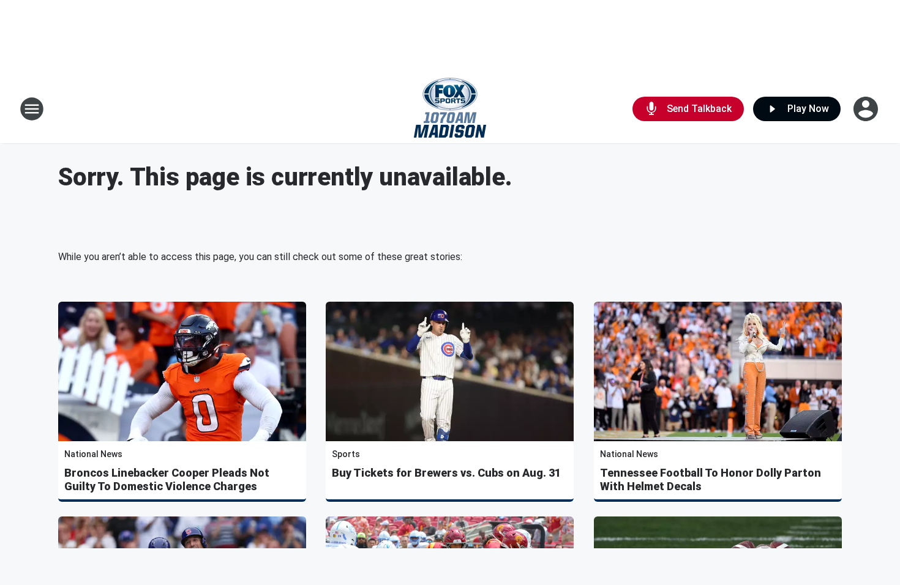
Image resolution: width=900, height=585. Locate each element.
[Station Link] (450, 109)
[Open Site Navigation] (32, 109)
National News (93, 454)
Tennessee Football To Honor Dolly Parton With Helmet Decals (710, 479)
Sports (346, 454)
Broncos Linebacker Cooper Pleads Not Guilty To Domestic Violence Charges (166, 479)
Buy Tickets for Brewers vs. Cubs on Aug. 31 (446, 472)
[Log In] (866, 109)
